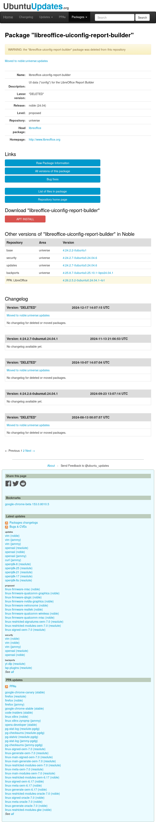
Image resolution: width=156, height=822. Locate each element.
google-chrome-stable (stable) (24, 708)
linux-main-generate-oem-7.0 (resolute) (30, 761)
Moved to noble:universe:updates (26, 61)
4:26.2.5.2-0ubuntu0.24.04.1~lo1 (84, 280)
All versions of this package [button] (52, 171)
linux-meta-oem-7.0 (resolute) (24, 769)
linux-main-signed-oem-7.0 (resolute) (29, 757)
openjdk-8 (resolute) (18, 564)
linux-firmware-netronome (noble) (26, 605)
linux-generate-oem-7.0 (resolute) (27, 753)
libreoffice (35, 128)
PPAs (62, 17)
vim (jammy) (13, 540)
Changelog (26, 17)
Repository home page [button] (52, 199)
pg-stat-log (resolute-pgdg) (22, 729)
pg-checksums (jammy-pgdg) (24, 745)
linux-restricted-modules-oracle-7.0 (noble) (32, 793)
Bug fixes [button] (52, 179)
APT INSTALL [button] (25, 219)
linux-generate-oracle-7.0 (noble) (26, 806)
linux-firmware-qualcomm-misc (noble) (29, 617)
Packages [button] (78, 17)
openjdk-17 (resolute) (18, 576)
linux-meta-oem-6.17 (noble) (23, 785)
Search (142, 17)
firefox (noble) (14, 700)
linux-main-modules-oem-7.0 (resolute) (30, 773)
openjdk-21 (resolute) (18, 572)
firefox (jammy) (14, 704)
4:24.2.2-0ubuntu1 (75, 250)
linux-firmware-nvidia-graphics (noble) (29, 601)
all (12, 672)
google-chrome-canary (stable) (25, 692)
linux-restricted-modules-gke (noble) (28, 810)
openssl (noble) (15, 552)
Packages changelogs (24, 522)
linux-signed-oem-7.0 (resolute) (25, 630)
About (51, 465)
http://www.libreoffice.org (44, 139)
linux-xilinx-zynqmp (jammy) (23, 720)
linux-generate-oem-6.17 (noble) (26, 789)
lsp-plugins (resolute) (18, 668)
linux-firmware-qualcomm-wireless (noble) (32, 613)
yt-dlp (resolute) (15, 664)
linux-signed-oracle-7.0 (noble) (24, 797)
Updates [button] (45, 17)
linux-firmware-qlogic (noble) (23, 597)
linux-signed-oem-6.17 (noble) (24, 781)
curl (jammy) (13, 560)
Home (8, 16)
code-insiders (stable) (19, 712)
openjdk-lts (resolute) (18, 580)
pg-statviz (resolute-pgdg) (21, 737)
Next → (30, 450)
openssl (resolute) (16, 548)
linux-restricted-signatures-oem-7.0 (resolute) (34, 621)
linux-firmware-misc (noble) (22, 589)
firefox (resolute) (15, 696)
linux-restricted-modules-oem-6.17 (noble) (32, 777)
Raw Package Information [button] (52, 163)
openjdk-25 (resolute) (18, 568)
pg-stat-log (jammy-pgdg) (21, 741)
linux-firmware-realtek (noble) (24, 609)
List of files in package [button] (52, 191)
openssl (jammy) (15, 556)
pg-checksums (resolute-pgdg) (24, 733)
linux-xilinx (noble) (16, 716)
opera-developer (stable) (21, 725)
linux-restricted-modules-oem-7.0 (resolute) (33, 625)
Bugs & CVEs (18, 526)
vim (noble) (12, 536)
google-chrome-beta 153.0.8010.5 (27, 504)
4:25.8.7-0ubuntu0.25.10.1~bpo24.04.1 (88, 273)
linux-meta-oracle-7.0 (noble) (23, 802)
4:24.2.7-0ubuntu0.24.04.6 (80, 258)
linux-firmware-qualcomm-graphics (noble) (32, 593)
